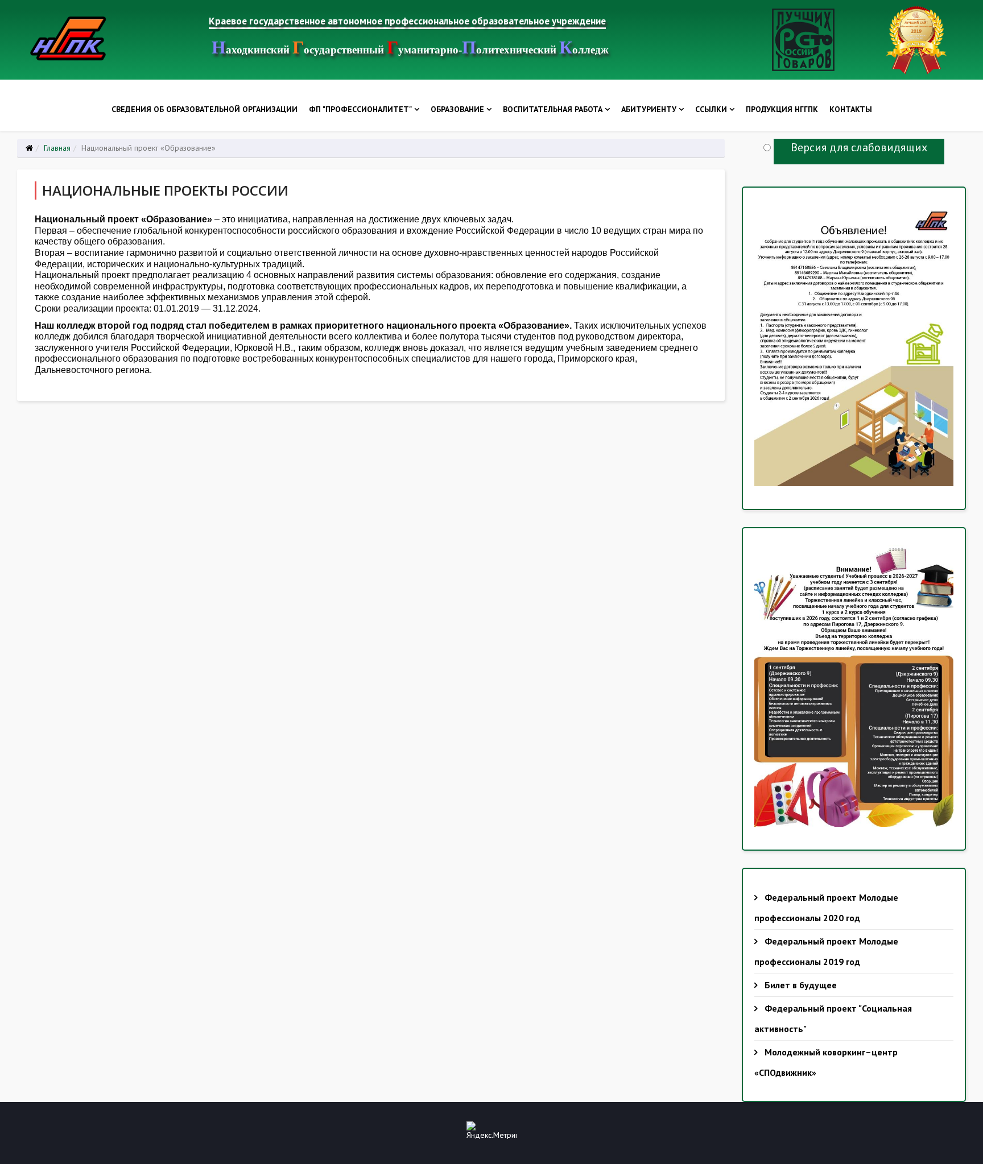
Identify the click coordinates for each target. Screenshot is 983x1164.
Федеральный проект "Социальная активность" (833, 1018)
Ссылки (711, 109)
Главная (57, 148)
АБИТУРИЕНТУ (648, 109)
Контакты (850, 109)
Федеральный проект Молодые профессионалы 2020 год (826, 907)
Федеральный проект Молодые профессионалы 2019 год (826, 951)
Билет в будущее (799, 985)
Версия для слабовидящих (859, 147)
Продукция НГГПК (782, 109)
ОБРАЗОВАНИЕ (457, 109)
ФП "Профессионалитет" (360, 109)
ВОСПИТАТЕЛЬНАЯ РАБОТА (552, 109)
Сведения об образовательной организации (204, 109)
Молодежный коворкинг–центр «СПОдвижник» (826, 1062)
